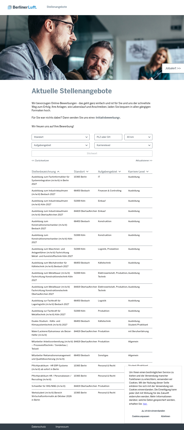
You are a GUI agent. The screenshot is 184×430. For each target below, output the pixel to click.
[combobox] (138, 137)
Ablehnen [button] (165, 416)
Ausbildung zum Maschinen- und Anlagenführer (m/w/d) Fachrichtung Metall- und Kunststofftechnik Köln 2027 (52, 252)
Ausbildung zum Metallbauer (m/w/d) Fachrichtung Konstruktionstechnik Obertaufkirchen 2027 (51, 290)
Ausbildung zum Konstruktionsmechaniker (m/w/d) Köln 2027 (52, 239)
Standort (79, 171)
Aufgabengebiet (107, 171)
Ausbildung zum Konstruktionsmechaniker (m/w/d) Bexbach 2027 (49, 225)
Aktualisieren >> (144, 160)
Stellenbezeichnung (44, 171)
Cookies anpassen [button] (140, 416)
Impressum (62, 426)
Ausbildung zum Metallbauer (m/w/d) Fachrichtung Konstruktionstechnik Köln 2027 (52, 277)
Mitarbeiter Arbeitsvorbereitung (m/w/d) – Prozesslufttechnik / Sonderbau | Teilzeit (52, 345)
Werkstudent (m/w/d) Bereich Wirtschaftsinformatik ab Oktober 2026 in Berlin (52, 396)
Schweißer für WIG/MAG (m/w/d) (48, 386)
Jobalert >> (173, 68)
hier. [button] (145, 403)
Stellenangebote (57, 6)
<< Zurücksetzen (40, 160)
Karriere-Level (136, 171)
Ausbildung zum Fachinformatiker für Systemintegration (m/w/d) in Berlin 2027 (50, 180)
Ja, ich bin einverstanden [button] (153, 411)
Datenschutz (39, 426)
